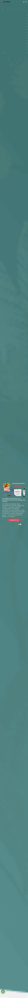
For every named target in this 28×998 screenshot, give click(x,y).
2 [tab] (20, 524)
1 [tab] (18, 524)
